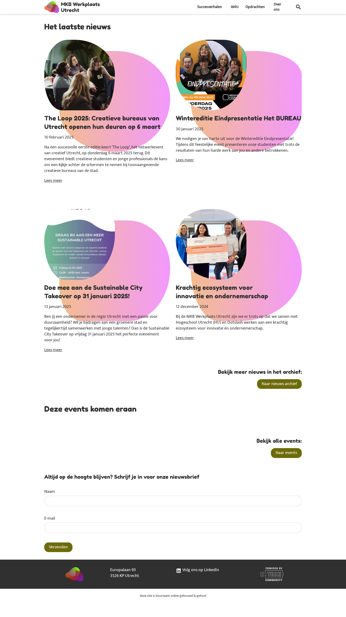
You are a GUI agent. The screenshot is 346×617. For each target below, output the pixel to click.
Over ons (277, 7)
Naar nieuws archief (279, 383)
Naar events (286, 452)
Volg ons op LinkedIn (200, 570)
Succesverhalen (209, 7)
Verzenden (58, 547)
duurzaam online (167, 596)
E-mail (49, 518)
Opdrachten (255, 7)
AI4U (234, 7)
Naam (49, 492)
